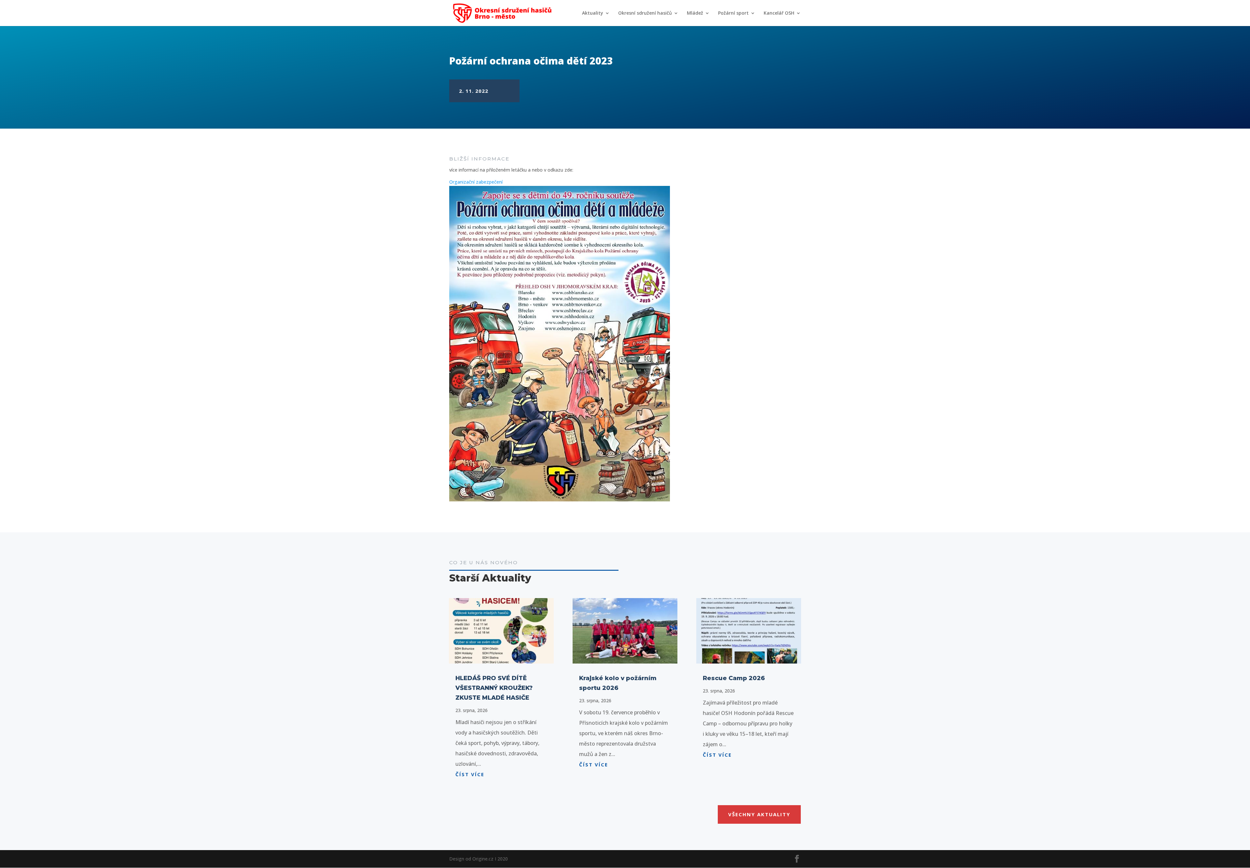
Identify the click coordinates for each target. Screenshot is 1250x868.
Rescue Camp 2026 (734, 678)
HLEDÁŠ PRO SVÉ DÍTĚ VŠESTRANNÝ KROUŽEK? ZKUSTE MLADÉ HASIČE (494, 688)
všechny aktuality (759, 814)
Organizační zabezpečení (476, 182)
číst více (469, 774)
